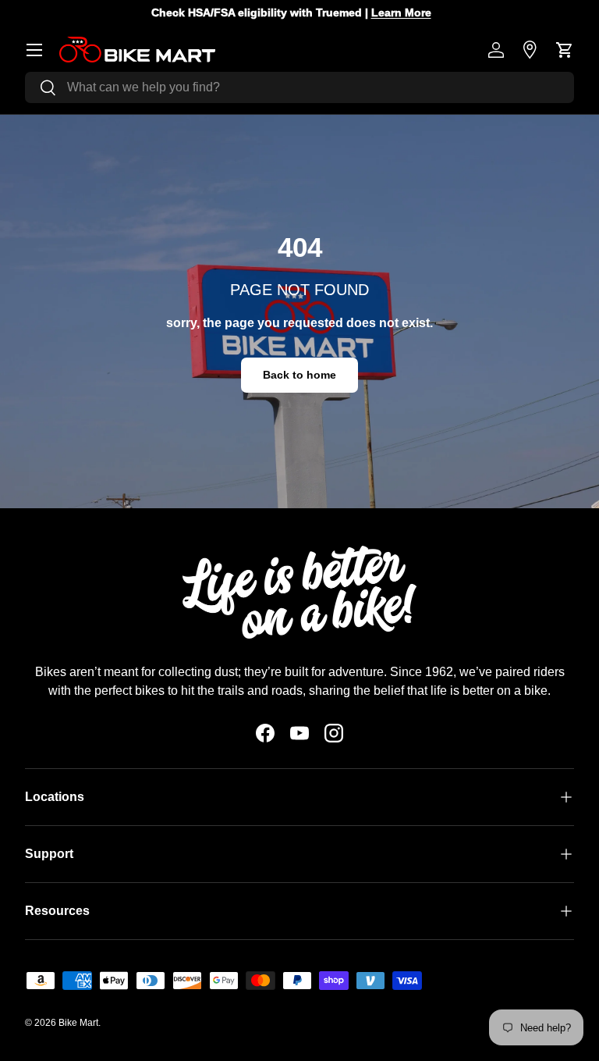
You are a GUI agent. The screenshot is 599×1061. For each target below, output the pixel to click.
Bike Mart (78, 1022)
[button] (565, 50)
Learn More (411, 12)
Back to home (299, 375)
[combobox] (299, 87)
